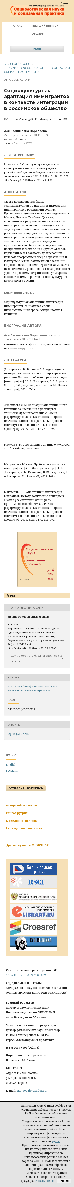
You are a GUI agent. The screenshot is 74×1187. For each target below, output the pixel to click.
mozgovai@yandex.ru (32, 1090)
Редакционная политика (24, 828)
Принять (64, 1180)
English (11, 764)
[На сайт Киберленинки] (33, 950)
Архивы (38, 33)
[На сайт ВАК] (33, 902)
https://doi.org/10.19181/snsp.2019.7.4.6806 (39, 119)
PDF (12, 595)
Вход (64, 3)
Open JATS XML (18, 734)
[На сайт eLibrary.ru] (33, 918)
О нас (18, 25)
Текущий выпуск (44, 25)
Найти (37, 48)
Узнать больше (45, 1181)
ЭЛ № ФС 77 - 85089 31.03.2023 (26, 975)
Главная (10, 63)
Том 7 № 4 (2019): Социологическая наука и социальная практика (37, 69)
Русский (12, 770)
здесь (56, 1141)
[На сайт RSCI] (33, 886)
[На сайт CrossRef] (33, 934)
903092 (29, 143)
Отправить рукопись (25, 788)
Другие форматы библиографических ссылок (36, 658)
